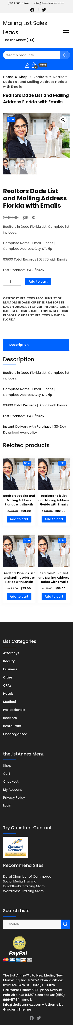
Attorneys (11, 653)
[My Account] (27, 64)
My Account (12, 789)
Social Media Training (19, 881)
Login (7, 805)
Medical (9, 701)
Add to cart (38, 281)
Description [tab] (19, 344)
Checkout (11, 781)
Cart (6, 773)
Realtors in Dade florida (32, 311)
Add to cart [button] (19, 519)
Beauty (9, 661)
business (10, 669)
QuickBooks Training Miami (24, 886)
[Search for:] (32, 924)
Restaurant (12, 726)
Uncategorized (15, 734)
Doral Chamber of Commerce (27, 876)
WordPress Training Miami (23, 891)
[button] (63, 120)
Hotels (8, 693)
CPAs (7, 685)
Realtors (27, 298)
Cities (8, 677)
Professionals (14, 709)
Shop (7, 765)
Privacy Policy (14, 797)
